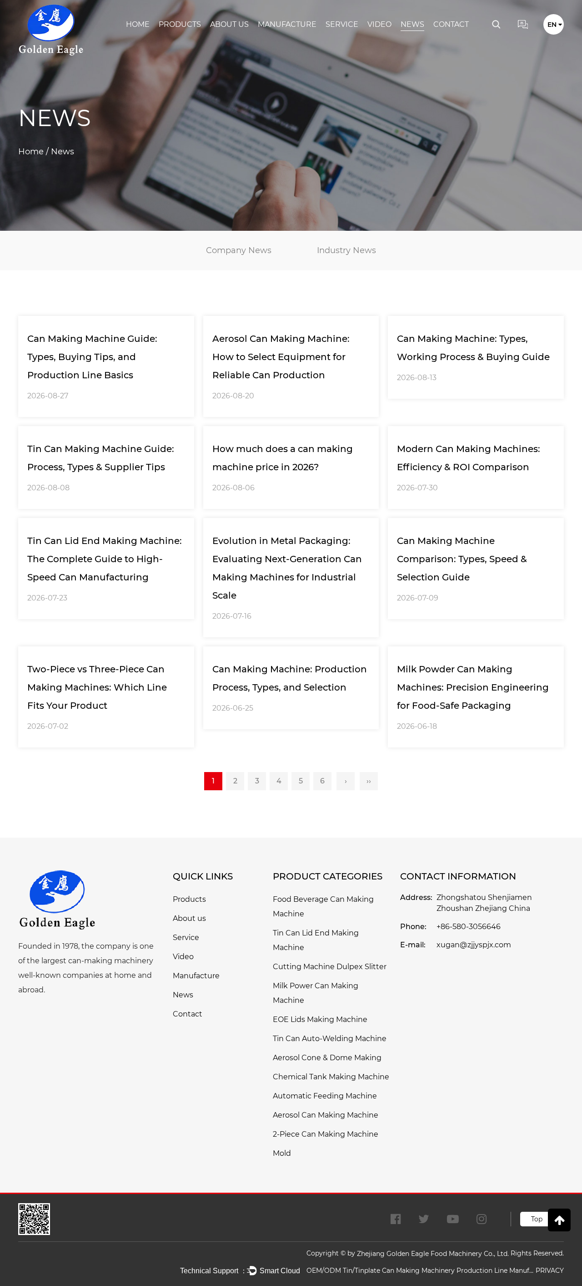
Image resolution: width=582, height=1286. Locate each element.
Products (180, 24)
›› (368, 781)
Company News (238, 250)
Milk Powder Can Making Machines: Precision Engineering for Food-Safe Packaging (473, 687)
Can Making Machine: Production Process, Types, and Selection (289, 678)
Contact (451, 24)
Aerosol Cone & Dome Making (327, 1057)
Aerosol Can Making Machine (325, 1115)
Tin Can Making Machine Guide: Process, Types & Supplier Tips (100, 458)
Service (342, 24)
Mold (282, 1153)
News (412, 24)
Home (138, 24)
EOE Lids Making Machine (320, 1019)
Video (379, 24)
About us (229, 24)
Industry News (346, 250)
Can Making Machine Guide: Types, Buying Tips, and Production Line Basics (92, 357)
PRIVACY (550, 1270)
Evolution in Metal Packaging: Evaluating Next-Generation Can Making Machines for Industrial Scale (287, 568)
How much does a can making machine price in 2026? (282, 458)
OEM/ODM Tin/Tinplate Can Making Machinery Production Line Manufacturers (420, 1270)
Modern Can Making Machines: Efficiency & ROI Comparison (468, 458)
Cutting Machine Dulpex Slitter (329, 966)
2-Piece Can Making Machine (325, 1134)
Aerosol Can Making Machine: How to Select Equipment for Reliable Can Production (281, 357)
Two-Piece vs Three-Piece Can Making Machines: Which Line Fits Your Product (97, 687)
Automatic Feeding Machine (325, 1096)
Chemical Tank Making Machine (331, 1077)
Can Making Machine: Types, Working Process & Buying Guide (473, 347)
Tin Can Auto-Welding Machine (329, 1038)
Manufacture (287, 24)
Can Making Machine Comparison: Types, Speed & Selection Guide (462, 559)
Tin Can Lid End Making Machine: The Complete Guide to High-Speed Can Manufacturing (104, 559)
